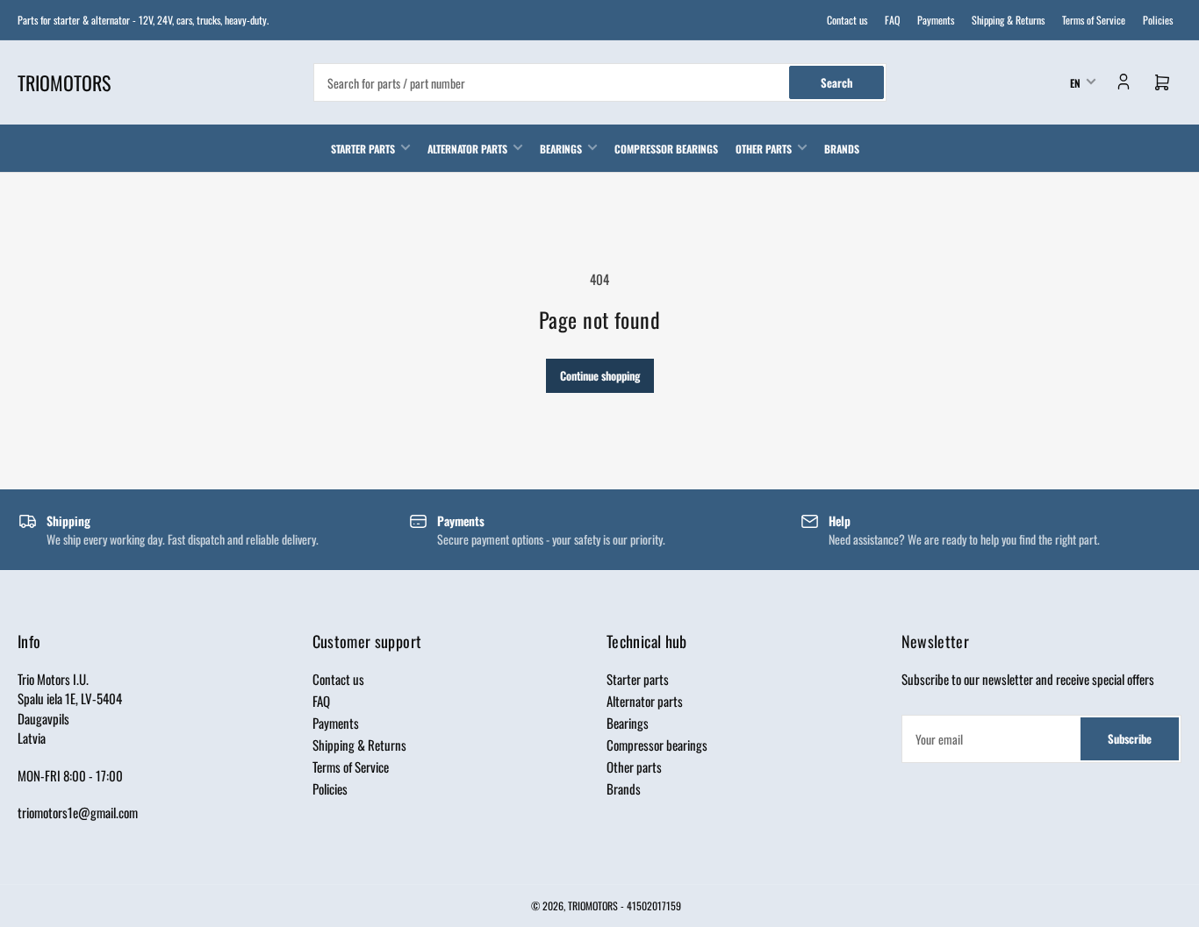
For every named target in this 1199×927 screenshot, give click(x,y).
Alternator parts (467, 148)
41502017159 (654, 905)
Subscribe (1130, 738)
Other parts (764, 148)
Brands (841, 148)
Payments (935, 19)
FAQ (892, 19)
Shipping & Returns (1008, 19)
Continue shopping (600, 375)
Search (836, 82)
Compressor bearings (666, 148)
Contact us (847, 19)
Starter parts (363, 148)
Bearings (561, 148)
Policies (1158, 19)
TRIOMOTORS (593, 905)
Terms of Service (1093, 19)
